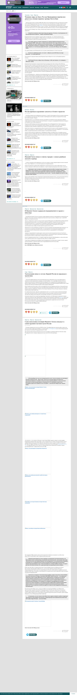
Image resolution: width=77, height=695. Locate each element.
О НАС (41, 7)
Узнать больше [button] (60, 693)
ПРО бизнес (46, 7)
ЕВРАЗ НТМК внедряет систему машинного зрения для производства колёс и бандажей (14, 60)
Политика (27, 109)
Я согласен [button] (73, 693)
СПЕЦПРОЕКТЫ (25, 7)
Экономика (27, 15)
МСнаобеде (37, 7)
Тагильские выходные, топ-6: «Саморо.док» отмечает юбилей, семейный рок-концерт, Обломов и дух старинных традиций (13, 175)
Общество (36, 15)
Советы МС (32, 7)
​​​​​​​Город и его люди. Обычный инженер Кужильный (14, 100)
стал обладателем (52, 328)
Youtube (64, 7)
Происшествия (33, 208)
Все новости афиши (11, 201)
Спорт (31, 15)
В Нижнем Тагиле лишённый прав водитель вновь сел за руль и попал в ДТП (14, 66)
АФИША (19, 7)
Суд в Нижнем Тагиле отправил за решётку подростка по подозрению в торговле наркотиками (13, 153)
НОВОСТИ (15, 7)
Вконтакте (59, 7)
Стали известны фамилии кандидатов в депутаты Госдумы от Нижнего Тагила (14, 72)
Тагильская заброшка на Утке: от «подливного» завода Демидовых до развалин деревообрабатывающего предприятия (14, 115)
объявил (41, 25)
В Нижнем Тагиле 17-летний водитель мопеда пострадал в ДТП (16, 78)
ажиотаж (61, 297)
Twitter (61, 7)
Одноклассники (63, 7)
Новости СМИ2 (24, 106)
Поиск (67, 7)
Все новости (10, 85)
